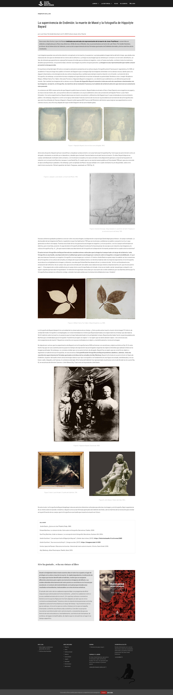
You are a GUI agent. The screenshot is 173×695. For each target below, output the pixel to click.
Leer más (110, 692)
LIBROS (94, 3)
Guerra (66, 654)
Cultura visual (72, 34)
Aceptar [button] (104, 692)
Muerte (83, 34)
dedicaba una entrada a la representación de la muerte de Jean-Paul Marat (92, 41)
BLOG (116, 3)
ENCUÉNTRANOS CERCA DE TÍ (98, 667)
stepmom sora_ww (44, 13)
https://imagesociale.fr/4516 (90, 542)
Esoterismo (68, 664)
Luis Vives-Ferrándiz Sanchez (49, 34)
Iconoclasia (68, 656)
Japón (66, 659)
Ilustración (68, 666)
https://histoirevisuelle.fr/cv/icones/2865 (108, 538)
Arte (79, 34)
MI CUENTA (123, 3)
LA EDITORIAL (105, 3)
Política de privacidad (45, 651)
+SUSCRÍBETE (119, 657)
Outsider (67, 661)
